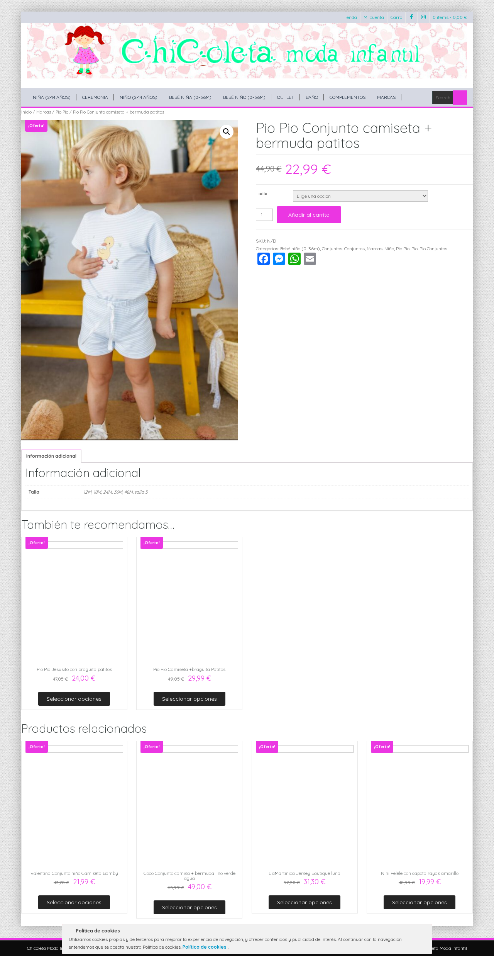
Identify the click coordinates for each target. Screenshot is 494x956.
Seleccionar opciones (74, 698)
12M (87, 492)
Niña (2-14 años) (52, 97)
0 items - (450, 17)
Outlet (285, 97)
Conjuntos (332, 248)
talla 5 (141, 492)
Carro (396, 17)
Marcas (386, 97)
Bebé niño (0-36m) (244, 97)
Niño (389, 248)
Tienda (350, 17)
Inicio (26, 112)
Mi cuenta (374, 17)
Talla (262, 194)
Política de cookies (205, 947)
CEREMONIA (95, 97)
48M (128, 492)
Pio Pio (62, 112)
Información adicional (51, 456)
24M (107, 492)
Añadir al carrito (309, 214)
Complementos (347, 97)
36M (118, 492)
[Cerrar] (426, 932)
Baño (312, 97)
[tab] (51, 456)
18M (97, 492)
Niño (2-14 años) (138, 97)
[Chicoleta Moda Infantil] (247, 50)
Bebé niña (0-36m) (190, 97)
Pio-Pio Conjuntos (429, 248)
